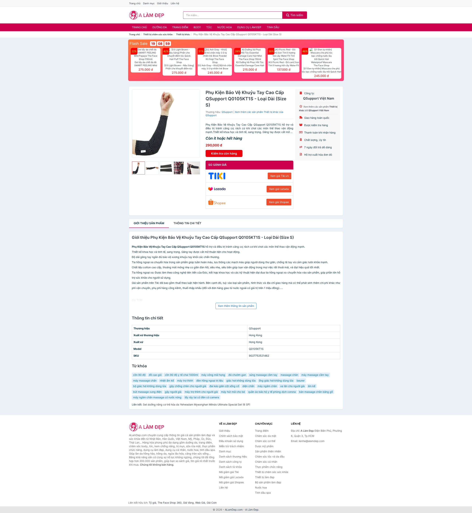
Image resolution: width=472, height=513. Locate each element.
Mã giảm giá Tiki (229, 472)
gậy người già (173, 391)
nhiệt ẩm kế (167, 380)
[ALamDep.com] (146, 15)
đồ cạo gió (155, 374)
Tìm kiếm (296, 15)
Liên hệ (175, 3)
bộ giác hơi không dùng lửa (149, 386)
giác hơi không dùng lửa (241, 380)
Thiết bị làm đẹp (265, 477)
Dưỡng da (159, 27)
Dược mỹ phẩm (264, 446)
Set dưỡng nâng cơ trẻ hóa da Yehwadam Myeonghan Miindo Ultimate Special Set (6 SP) (196, 404)
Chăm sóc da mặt (265, 435)
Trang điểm (180, 27)
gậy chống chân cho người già (187, 386)
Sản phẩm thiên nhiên (268, 451)
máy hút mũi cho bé (233, 391)
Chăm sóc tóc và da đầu (269, 456)
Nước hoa (224, 27)
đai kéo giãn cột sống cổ (224, 386)
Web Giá (200, 502)
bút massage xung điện (147, 391)
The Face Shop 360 (170, 502)
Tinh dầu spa (263, 492)
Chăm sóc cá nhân (266, 461)
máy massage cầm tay (315, 374)
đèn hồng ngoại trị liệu (209, 380)
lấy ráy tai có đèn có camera (202, 397)
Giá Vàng (188, 502)
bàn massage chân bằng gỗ (316, 391)
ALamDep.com (234, 509)
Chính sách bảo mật (231, 435)
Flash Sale (139, 43)
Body (197, 27)
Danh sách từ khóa (230, 466)
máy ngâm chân (267, 386)
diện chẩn (248, 386)
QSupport (227, 111)
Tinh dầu (273, 27)
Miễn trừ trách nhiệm (231, 446)
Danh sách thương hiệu (233, 456)
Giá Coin (212, 502)
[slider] (138, 168)
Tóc (209, 27)
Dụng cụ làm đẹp (249, 27)
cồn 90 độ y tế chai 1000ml (181, 374)
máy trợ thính (185, 380)
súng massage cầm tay (263, 374)
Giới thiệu (162, 3)
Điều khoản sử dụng (231, 441)
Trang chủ (134, 3)
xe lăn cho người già (292, 386)
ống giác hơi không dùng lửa (276, 380)
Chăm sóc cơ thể (265, 441)
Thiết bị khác (183, 34)
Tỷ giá (152, 502)
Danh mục (149, 3)
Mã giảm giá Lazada (231, 477)
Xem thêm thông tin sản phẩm (236, 305)
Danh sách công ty (230, 461)
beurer (301, 380)
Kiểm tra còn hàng (224, 153)
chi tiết (187, 223)
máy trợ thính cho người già (201, 391)
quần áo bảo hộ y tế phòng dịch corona (272, 391)
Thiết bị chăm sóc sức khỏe (158, 34)
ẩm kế (311, 386)
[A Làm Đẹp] (147, 426)
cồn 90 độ (139, 374)
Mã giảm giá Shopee (231, 482)
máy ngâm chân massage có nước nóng (157, 397)
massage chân (289, 374)
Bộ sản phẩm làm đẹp (268, 482)
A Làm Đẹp (251, 509)
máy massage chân (145, 380)
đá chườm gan (237, 374)
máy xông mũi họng (213, 374)
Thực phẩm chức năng (268, 466)
